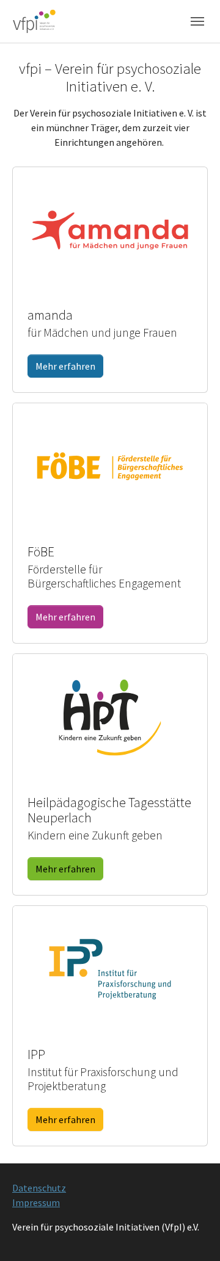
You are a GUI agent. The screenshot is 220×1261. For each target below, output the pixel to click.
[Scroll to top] (193, 1234)
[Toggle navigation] (197, 21)
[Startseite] (34, 21)
